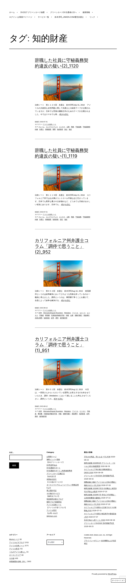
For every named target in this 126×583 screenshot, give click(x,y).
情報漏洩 (48, 129)
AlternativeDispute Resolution (53, 313)
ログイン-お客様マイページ (20, 17)
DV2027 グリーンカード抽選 (32, 12)
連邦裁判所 (63, 318)
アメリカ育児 (52, 510)
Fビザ (49, 488)
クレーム (41, 127)
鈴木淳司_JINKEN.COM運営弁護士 (69, 17)
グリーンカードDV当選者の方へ (63, 12)
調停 (57, 318)
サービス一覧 (43, 17)
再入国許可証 (52, 491)
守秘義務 (78, 127)
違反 (70, 129)
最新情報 (86, 12)
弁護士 (41, 129)
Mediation (67, 313)
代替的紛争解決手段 (57, 315)
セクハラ (83, 313)
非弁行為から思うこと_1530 (94, 520)
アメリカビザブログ (16, 542)
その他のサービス (53, 493)
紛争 (52, 318)
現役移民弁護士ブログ (55, 499)
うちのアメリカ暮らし (17, 552)
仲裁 (67, 315)
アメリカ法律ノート (49, 124)
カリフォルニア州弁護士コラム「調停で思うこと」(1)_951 (62, 344)
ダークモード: (116, 580)
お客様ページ (52, 457)
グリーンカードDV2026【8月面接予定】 (99, 523)
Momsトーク (14, 539)
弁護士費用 (38, 318)
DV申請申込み (52, 465)
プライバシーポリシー (92, 541)
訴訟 (65, 129)
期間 (54, 129)
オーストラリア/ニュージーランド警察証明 (63, 485)
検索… (11, 452)
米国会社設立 (52, 479)
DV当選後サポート (53, 468)
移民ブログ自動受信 (54, 502)
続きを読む (64, 114)
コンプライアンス (52, 127)
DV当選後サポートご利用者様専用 (59, 471)
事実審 (47, 315)
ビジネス (62, 127)
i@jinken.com (52, 516)
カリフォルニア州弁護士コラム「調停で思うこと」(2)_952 (62, 246)
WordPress (112, 574)
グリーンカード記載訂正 (56, 474)
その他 (11, 558)
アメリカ (75, 313)
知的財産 (60, 129)
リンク (92, 17)
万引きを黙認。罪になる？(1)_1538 (97, 457)
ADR (40, 313)
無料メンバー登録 (53, 459)
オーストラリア (15, 555)
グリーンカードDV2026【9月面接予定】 (99, 476)
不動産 (41, 315)
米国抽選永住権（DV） (17, 561)
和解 (72, 127)
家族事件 (86, 315)
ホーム (12, 12)
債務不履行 (78, 315)
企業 (68, 127)
